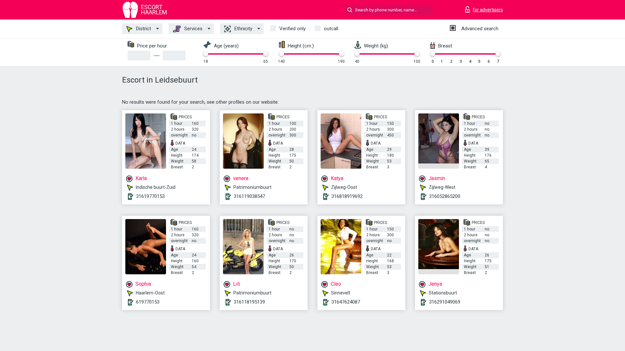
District (143, 29)
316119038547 (249, 196)
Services (192, 29)
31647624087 (345, 302)
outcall (331, 29)
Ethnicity (242, 29)
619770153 (148, 302)
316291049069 (444, 302)
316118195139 (249, 302)
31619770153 (150, 196)
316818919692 (347, 196)
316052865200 (444, 196)
